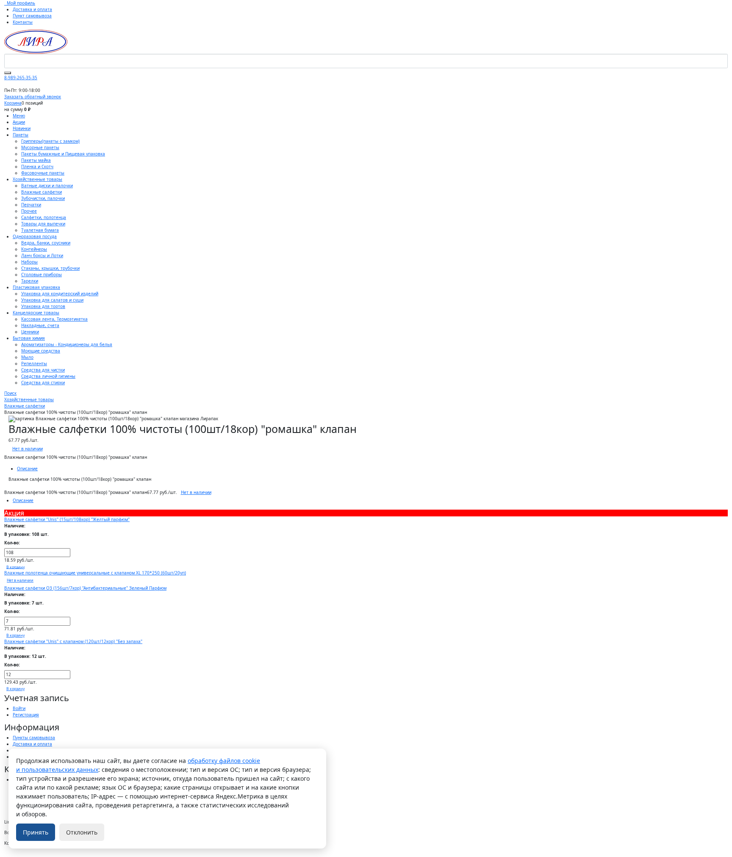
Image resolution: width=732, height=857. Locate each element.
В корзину (15, 566)
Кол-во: (12, 543)
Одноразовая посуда (35, 236)
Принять (35, 832)
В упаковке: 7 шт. (24, 603)
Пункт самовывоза (32, 16)
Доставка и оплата (32, 9)
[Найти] (7, 73)
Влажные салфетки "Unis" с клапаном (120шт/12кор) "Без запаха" (73, 641)
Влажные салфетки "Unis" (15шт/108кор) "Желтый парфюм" (67, 519)
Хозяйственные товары (37, 179)
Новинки (21, 128)
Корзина (13, 103)
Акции (19, 122)
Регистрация (26, 715)
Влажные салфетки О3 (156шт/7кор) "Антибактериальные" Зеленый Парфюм (85, 588)
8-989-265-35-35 (20, 77)
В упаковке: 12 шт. (25, 656)
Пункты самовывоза (34, 738)
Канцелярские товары (36, 313)
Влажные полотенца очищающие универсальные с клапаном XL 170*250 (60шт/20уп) (95, 573)
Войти (19, 708)
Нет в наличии (27, 449)
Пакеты (20, 135)
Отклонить (81, 832)
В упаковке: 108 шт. (26, 534)
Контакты (23, 22)
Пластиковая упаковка (36, 287)
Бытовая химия (29, 338)
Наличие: (14, 526)
